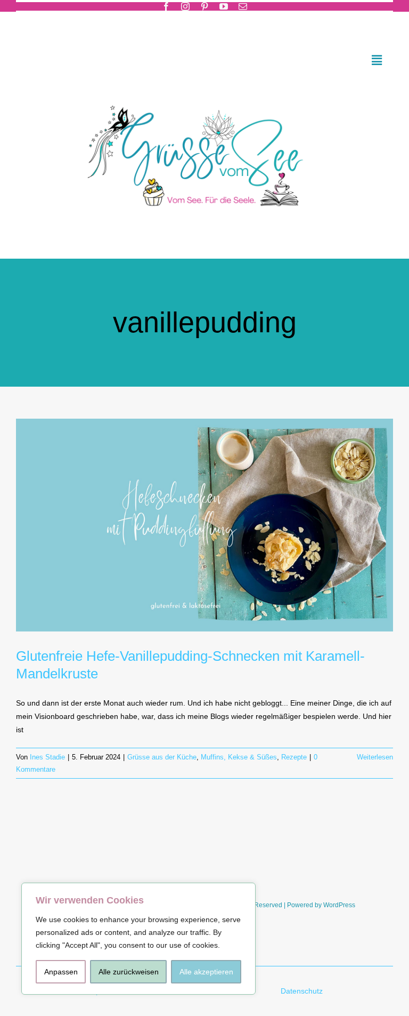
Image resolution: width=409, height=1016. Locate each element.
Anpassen (61, 971)
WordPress (339, 905)
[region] (138, 939)
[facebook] (166, 6)
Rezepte (294, 757)
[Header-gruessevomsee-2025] (204, 91)
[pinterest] (204, 6)
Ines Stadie (47, 757)
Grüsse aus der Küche (162, 757)
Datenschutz (303, 991)
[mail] (243, 6)
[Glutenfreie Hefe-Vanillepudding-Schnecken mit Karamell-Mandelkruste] (204, 525)
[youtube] (223, 6)
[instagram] (185, 6)
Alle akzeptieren (206, 971)
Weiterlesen (375, 757)
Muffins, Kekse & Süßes (239, 757)
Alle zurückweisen (129, 971)
